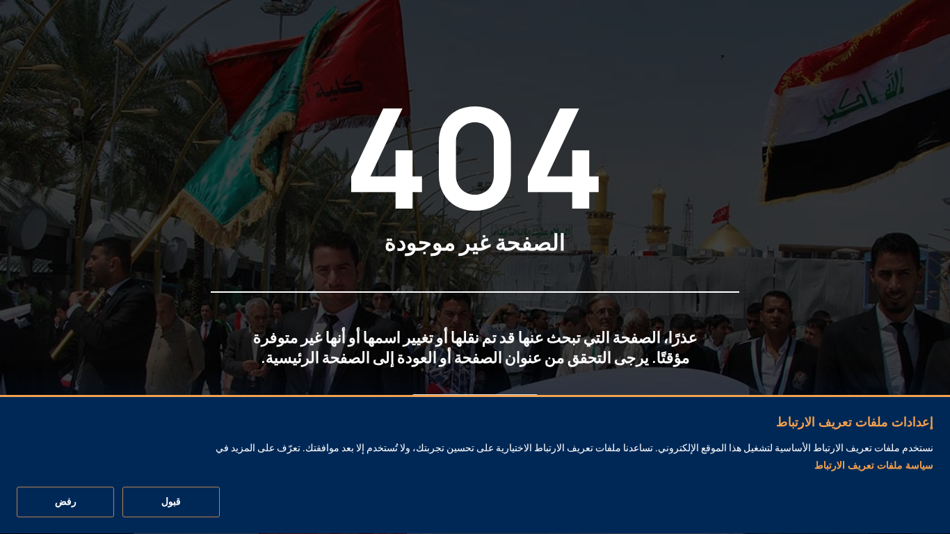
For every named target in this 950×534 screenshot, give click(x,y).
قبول (171, 502)
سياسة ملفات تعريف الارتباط (873, 465)
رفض (66, 502)
